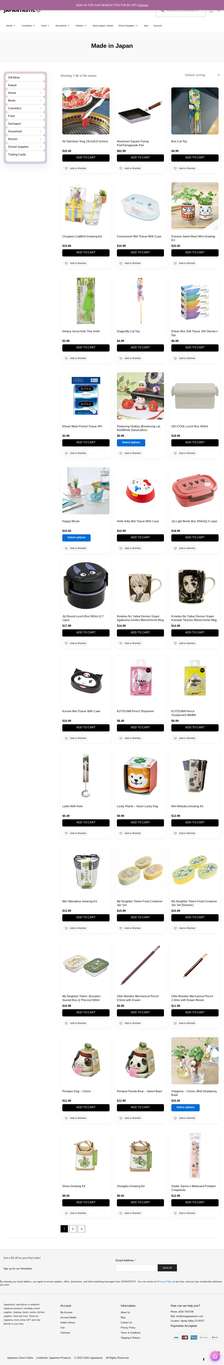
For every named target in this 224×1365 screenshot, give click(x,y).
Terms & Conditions (131, 1332)
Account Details (68, 1317)
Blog (123, 1317)
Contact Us (126, 1322)
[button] (25, 93)
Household (61, 26)
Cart (62, 1327)
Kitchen (79, 26)
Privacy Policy (165, 1281)
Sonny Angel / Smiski (103, 26)
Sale (146, 26)
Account (158, 26)
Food (43, 26)
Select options (131, 442)
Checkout (65, 1332)
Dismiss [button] (143, 5)
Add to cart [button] (86, 157)
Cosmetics (27, 26)
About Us (125, 1312)
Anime (9, 26)
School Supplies (126, 26)
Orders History (67, 1322)
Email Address (125, 1260)
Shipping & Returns (130, 1337)
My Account (66, 1312)
